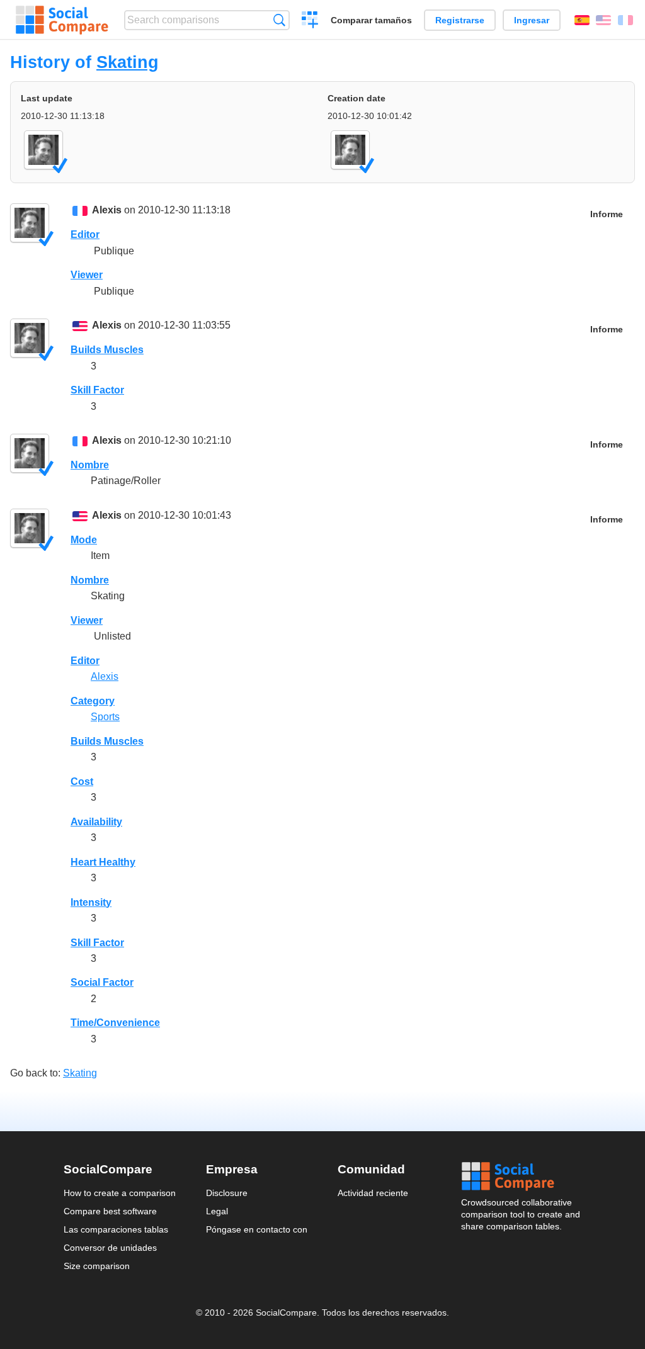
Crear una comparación (310, 21)
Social (521, 1176)
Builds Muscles (107, 349)
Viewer (87, 274)
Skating (127, 62)
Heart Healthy (103, 862)
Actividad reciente (373, 1193)
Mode (84, 539)
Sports (105, 716)
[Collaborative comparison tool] (62, 20)
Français (625, 20)
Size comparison (97, 1266)
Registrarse (459, 20)
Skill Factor (97, 390)
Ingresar (531, 20)
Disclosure (227, 1193)
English (603, 20)
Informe (606, 214)
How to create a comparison (120, 1193)
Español (582, 20)
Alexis (107, 210)
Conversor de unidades (110, 1248)
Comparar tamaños (371, 20)
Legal (217, 1211)
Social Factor (102, 982)
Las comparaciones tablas (116, 1229)
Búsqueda (279, 20)
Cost (82, 781)
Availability (96, 821)
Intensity (91, 902)
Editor (85, 234)
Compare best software (110, 1211)
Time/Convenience (115, 1022)
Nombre (90, 465)
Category (93, 701)
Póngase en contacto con (256, 1229)
